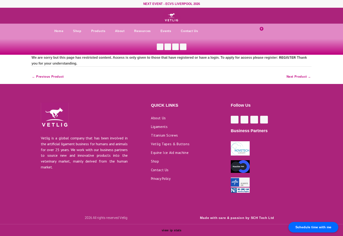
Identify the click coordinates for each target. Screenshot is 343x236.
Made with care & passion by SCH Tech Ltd (237, 218)
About (119, 31)
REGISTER (287, 57)
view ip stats (172, 230)
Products (98, 31)
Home (58, 31)
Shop (77, 31)
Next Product (299, 77)
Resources (142, 31)
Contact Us (189, 31)
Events (166, 31)
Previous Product (48, 77)
